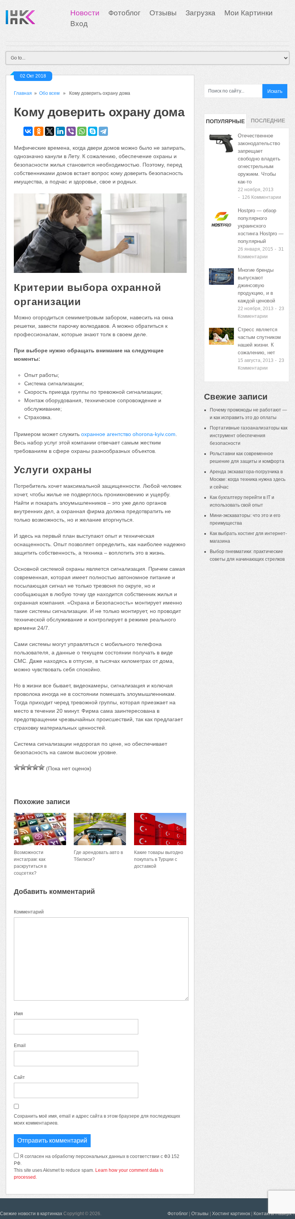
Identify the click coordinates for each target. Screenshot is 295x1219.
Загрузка (200, 13)
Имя (18, 1013)
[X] (49, 131)
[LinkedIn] (60, 131)
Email (20, 1045)
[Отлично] (41, 767)
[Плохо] (23, 767)
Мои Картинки (248, 13)
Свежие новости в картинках (31, 1213)
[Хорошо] (35, 767)
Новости (84, 13)
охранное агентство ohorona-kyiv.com (128, 434)
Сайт (19, 1077)
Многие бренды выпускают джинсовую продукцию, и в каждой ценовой (256, 285)
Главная (23, 93)
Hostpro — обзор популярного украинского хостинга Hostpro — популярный (260, 226)
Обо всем (49, 93)
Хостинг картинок (231, 1213)
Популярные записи (225, 123)
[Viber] (71, 131)
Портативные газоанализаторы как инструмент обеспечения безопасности (248, 435)
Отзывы (163, 13)
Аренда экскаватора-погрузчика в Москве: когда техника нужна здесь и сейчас (247, 479)
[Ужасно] (17, 767)
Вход (79, 24)
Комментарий (29, 912)
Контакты (264, 1213)
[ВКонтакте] (28, 131)
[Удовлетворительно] (29, 767)
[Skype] (92, 131)
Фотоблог (124, 13)
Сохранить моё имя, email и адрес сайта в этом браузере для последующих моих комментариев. (97, 1119)
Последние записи (268, 122)
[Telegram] (103, 131)
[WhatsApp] (81, 131)
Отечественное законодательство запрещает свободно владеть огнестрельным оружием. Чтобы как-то (259, 159)
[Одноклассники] (38, 131)
